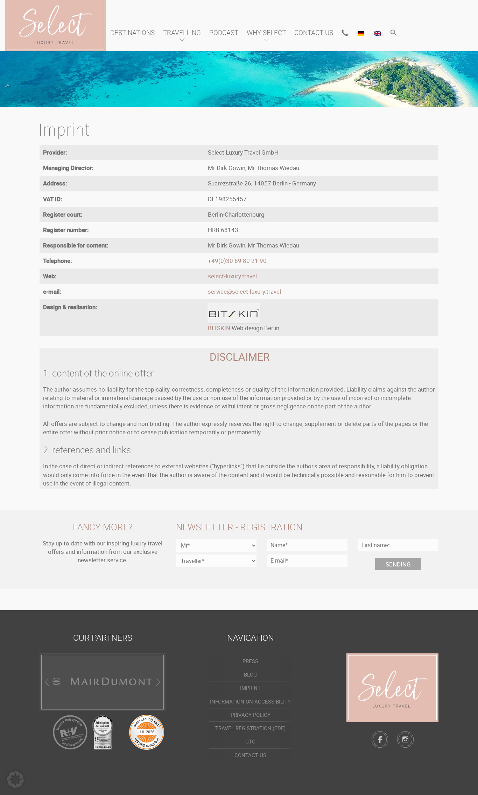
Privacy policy (250, 714)
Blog (250, 674)
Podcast (223, 32)
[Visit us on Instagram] (405, 739)
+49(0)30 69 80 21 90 (237, 261)
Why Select (266, 32)
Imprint (250, 687)
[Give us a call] (345, 33)
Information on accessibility (250, 701)
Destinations (132, 32)
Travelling (182, 32)
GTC (250, 741)
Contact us (313, 32)
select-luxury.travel (232, 276)
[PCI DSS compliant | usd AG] (146, 731)
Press (250, 661)
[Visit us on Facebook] (380, 739)
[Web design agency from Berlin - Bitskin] (234, 313)
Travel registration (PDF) (250, 728)
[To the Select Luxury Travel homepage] (392, 687)
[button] (394, 33)
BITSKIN (219, 328)
